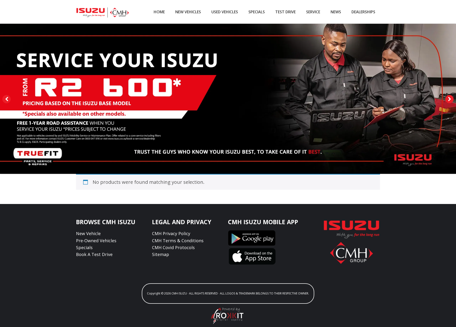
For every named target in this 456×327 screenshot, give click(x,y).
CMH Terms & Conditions (178, 240)
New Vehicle (88, 233)
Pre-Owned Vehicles (96, 240)
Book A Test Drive (94, 254)
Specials (84, 247)
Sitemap (160, 254)
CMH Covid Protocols (173, 247)
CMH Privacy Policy (171, 233)
